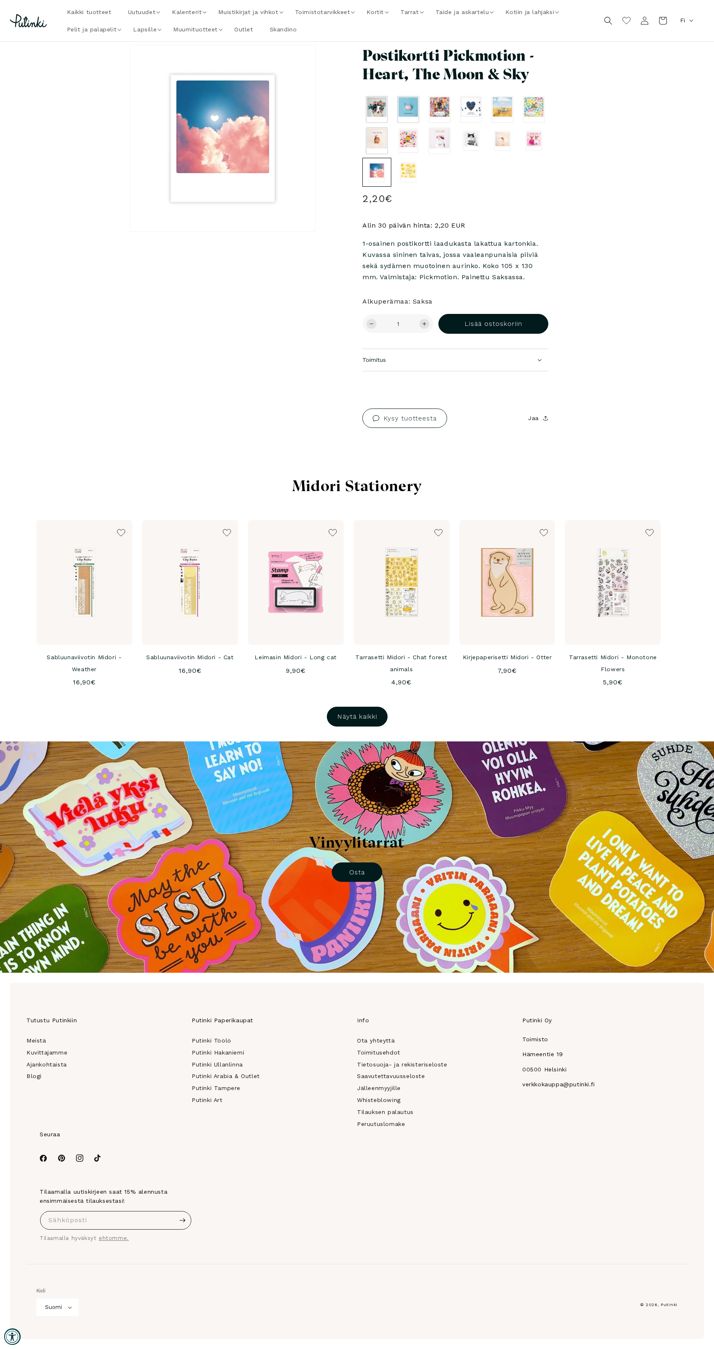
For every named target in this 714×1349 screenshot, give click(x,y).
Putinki (669, 1304)
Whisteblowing (379, 1100)
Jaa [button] (533, 418)
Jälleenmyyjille (379, 1088)
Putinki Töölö (211, 1040)
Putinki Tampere (216, 1088)
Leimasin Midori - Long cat (296, 657)
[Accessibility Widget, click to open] (12, 1336)
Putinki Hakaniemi (218, 1052)
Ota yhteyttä (376, 1040)
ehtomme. (114, 1238)
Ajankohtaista (46, 1064)
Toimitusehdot (378, 1052)
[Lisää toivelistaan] (297, 62)
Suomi (53, 1307)
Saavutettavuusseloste (391, 1076)
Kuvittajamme (46, 1052)
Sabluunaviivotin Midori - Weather (84, 663)
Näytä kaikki (357, 716)
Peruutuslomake (381, 1124)
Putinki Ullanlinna (217, 1064)
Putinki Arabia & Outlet (226, 1076)
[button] (142, 12)
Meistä (36, 1040)
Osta (357, 872)
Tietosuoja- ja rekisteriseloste (402, 1064)
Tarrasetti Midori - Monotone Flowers (613, 663)
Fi (682, 20)
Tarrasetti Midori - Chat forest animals (401, 663)
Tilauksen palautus (385, 1112)
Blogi (34, 1076)
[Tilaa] (182, 1220)
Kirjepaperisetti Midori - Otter (507, 657)
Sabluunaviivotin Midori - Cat (189, 657)
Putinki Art (207, 1100)
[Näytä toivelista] (626, 21)
